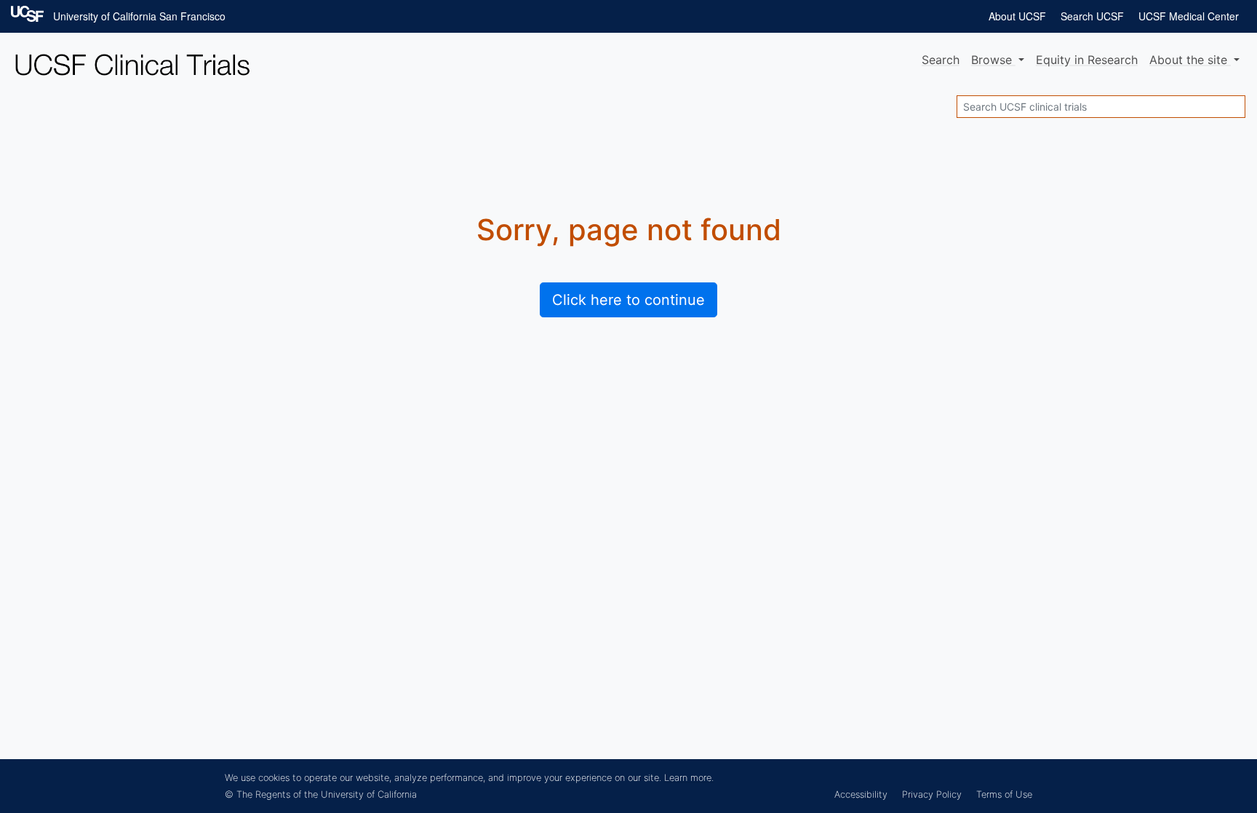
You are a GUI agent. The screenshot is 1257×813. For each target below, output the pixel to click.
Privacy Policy (932, 794)
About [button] (1188, 59)
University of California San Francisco (139, 16)
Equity (1087, 59)
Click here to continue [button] (628, 300)
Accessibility (860, 794)
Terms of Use (1004, 794)
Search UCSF (1092, 16)
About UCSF (1017, 16)
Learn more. (689, 777)
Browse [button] (993, 59)
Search (940, 59)
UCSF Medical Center (1188, 16)
